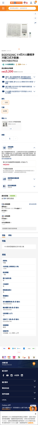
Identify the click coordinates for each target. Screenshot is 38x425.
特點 (3, 235)
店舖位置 (5, 363)
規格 (10, 235)
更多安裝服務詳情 (6, 159)
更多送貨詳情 (32, 204)
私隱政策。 (31, 423)
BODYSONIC (9, 54)
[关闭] (35, 414)
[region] (19, 418)
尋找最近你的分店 (7, 365)
